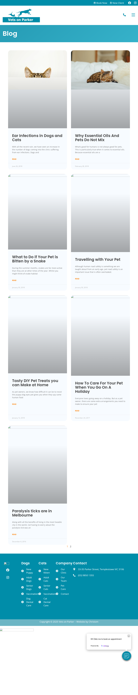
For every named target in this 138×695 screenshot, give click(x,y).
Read (14, 159)
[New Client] (111, 3)
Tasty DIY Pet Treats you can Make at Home (35, 383)
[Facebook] (129, 3)
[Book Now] (95, 3)
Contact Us (9, 689)
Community (10, 682)
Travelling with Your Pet (97, 259)
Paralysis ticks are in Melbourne (32, 513)
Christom (93, 621)
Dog (5, 655)
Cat (5, 662)
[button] (126, 655)
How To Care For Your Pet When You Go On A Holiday (99, 387)
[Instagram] (135, 3)
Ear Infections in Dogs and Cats (37, 137)
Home (6, 648)
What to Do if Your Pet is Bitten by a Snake (35, 259)
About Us (8, 675)
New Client (118, 2)
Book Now (101, 2)
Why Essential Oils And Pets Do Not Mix (97, 137)
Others (7, 668)
